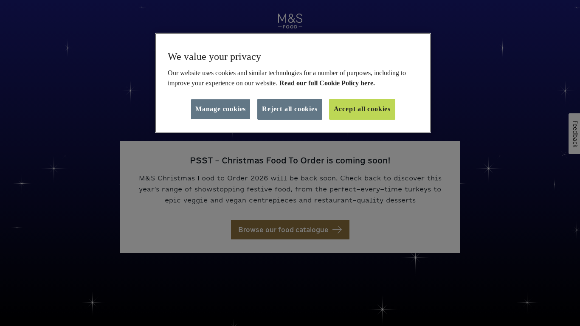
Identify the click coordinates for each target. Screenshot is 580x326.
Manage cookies (220, 108)
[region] (293, 83)
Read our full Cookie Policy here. (327, 83)
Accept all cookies (362, 108)
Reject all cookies (289, 108)
